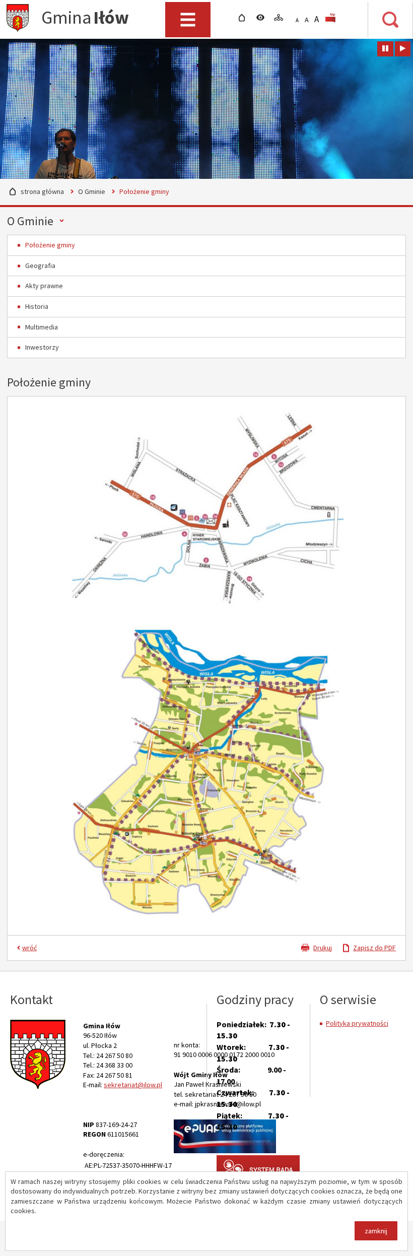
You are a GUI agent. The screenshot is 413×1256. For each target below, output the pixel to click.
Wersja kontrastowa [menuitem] (262, 17)
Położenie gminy (50, 244)
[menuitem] (332, 17)
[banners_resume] (402, 48)
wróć (29, 947)
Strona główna (42, 191)
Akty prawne (44, 285)
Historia (36, 306)
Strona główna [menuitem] (245, 17)
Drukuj (322, 947)
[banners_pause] (385, 48)
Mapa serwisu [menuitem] (281, 17)
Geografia (40, 265)
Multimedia (41, 327)
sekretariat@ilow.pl (133, 1084)
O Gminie (91, 191)
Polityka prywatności (357, 1023)
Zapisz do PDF (374, 947)
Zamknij (376, 1230)
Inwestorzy (42, 347)
